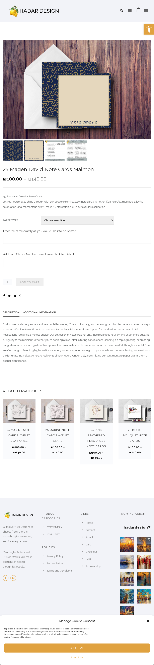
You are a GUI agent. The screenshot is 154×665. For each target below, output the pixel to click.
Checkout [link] (91, 551)
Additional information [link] (39, 312)
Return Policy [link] (55, 563)
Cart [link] (88, 544)
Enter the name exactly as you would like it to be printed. (40, 231)
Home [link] (89, 522)
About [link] (89, 537)
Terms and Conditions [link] (59, 570)
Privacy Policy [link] (77, 657)
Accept (77, 648)
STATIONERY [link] (54, 527)
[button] (148, 621)
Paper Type (10, 220)
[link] (149, 29)
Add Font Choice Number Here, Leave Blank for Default (39, 254)
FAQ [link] (88, 558)
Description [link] (11, 312)
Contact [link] (90, 530)
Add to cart (30, 282)
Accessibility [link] (93, 566)
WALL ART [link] (53, 534)
